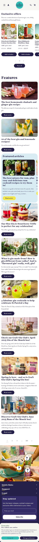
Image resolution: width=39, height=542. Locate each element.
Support (6, 489)
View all (19, 66)
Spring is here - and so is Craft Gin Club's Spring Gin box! (17, 378)
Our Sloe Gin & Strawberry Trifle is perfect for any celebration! (18, 225)
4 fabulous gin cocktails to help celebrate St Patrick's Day (18, 301)
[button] (4, 5)
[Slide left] (16, 61)
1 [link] (7, 441)
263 (27, 441)
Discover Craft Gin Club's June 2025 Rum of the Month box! (17, 418)
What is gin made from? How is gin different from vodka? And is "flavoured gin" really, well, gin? (19, 261)
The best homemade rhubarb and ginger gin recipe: (19, 103)
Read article (8, 115)
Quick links (7, 485)
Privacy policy (5, 525)
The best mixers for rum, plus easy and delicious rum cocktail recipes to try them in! (18, 182)
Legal (4, 493)
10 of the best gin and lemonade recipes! (18, 140)
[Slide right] (23, 61)
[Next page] (32, 441)
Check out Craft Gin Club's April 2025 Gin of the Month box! (18, 338)
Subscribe (19, 517)
